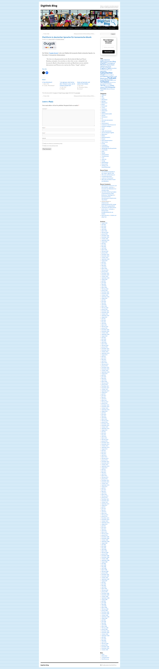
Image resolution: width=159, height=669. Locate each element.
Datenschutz (104, 110)
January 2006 (105, 610)
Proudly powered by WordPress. (109, 665)
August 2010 (104, 524)
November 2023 (105, 274)
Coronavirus (111, 63)
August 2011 (104, 505)
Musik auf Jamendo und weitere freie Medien (83, 83)
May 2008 (104, 566)
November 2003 (105, 648)
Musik (67, 93)
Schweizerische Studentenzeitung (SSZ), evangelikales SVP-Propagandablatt (109, 204)
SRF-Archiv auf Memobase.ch (108, 175)
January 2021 (105, 328)
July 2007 (104, 582)
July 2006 (104, 601)
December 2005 (105, 612)
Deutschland (110, 65)
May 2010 (104, 529)
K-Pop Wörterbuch (47, 82)
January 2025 (105, 253)
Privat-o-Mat (45, 34)
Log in (103, 654)
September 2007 (105, 579)
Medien (103, 136)
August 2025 (104, 242)
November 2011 (105, 500)
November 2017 (105, 387)
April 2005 (104, 624)
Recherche (108, 80)
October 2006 (105, 596)
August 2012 (104, 486)
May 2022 (104, 303)
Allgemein (104, 95)
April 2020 (104, 342)
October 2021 (105, 314)
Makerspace (104, 134)
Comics (103, 107)
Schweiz (104, 81)
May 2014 (104, 453)
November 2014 (105, 444)
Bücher (103, 104)
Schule (114, 80)
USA (106, 87)
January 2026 (105, 234)
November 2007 (105, 576)
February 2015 (105, 439)
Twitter (111, 85)
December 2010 (105, 518)
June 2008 (104, 565)
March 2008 (104, 569)
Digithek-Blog (49, 5)
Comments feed (105, 657)
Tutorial (107, 85)
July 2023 (104, 281)
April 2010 (104, 530)
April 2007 (104, 587)
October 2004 (105, 634)
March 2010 (104, 532)
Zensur (113, 89)
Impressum (50, 28)
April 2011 (104, 511)
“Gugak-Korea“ (53, 53)
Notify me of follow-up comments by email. (53, 143)
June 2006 (104, 602)
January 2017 (105, 403)
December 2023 (105, 273)
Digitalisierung (103, 66)
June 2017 (104, 395)
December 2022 (105, 292)
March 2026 (104, 231)
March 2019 (104, 362)
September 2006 (105, 598)
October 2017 (105, 389)
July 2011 (104, 507)
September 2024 (105, 259)
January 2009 (105, 554)
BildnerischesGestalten (106, 61)
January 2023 (105, 290)
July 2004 (104, 637)
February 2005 (105, 628)
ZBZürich (108, 89)
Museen (103, 139)
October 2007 (105, 577)
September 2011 (105, 504)
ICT (102, 118)
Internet (103, 121)
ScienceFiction (112, 82)
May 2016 (104, 416)
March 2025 (104, 249)
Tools (103, 157)
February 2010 (105, 533)
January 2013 (105, 478)
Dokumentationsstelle (107, 114)
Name (44, 127)
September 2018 (105, 372)
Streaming (108, 84)
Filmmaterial (104, 117)
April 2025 (104, 248)
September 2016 (105, 409)
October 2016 (105, 408)
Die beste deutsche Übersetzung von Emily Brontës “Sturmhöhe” (109, 198)
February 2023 (105, 289)
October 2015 (105, 427)
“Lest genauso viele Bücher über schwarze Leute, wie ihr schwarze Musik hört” (67, 83)
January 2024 (105, 271)
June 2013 (104, 471)
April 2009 (104, 549)
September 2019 (105, 353)
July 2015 (104, 431)
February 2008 (105, 571)
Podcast (111, 78)
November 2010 (105, 519)
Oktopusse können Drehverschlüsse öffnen (84, 34)
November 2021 (105, 312)
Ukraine (102, 87)
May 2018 (104, 378)
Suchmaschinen (105, 154)
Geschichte (106, 72)
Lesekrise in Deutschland (107, 178)
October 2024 (105, 257)
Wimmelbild (112, 28)
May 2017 (104, 397)
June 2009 (104, 546)
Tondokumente (105, 156)
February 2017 (105, 402)
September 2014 (105, 447)
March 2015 (104, 438)
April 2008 (104, 568)
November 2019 (105, 350)
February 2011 (105, 515)
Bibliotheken (104, 99)
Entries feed (104, 656)
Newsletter (89, 28)
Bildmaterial (104, 103)
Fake (109, 68)
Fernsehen (114, 68)
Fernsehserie (103, 69)
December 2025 (105, 235)
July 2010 (104, 526)
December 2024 (105, 254)
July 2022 (104, 300)
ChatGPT (103, 63)
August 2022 (104, 298)
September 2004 (105, 635)
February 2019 (105, 364)
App (103, 96)
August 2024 (104, 260)
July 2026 (104, 224)
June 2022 (104, 301)
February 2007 (105, 590)
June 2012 (104, 489)
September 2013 (105, 466)
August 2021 (104, 317)
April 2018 (104, 380)
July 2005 (104, 620)
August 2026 (104, 223)
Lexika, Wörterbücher (107, 131)
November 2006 (105, 595)
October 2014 (105, 446)
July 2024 (104, 262)
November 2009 (105, 538)
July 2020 (104, 337)
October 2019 (105, 351)
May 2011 (104, 510)
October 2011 (105, 502)
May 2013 (104, 472)
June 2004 (104, 639)
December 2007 (105, 574)
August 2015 (104, 430)
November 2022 (105, 293)
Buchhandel (104, 106)
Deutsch (103, 65)
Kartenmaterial (105, 123)
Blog (114, 61)
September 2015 (105, 428)
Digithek (103, 112)
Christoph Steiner (60, 39)
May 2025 (104, 246)
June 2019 (104, 358)
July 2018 (104, 375)
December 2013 (105, 461)
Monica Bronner (105, 215)
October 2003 (105, 650)
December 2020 (105, 329)
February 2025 (105, 251)
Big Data (104, 101)
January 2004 (105, 645)
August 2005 (104, 618)
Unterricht (104, 159)
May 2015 (104, 435)
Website (44, 138)
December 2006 (105, 593)
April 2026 (104, 229)
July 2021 (104, 318)
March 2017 (104, 400)
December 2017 (105, 386)
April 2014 (104, 455)
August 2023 (104, 279)
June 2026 (104, 226)
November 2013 (105, 463)
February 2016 (105, 420)
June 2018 (104, 376)
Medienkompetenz (79, 28)
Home (43, 28)
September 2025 (105, 240)
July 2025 (104, 243)
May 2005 (104, 623)
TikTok (102, 85)
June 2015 (104, 433)
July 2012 (104, 488)
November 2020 (105, 331)
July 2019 (104, 356)
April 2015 (104, 436)
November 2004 (105, 632)
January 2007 (105, 591)
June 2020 (104, 339)
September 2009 (105, 541)
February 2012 (105, 496)
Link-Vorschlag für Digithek (108, 132)
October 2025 (105, 238)
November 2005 (105, 613)
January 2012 (105, 497)
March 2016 (104, 419)
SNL (101, 83)
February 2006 (105, 609)
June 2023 (104, 282)
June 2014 (104, 452)
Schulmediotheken (102, 28)
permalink (77, 93)
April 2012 (104, 493)
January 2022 (105, 309)
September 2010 (105, 522)
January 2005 (105, 629)
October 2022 (105, 295)
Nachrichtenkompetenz (107, 140)
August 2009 (104, 543)
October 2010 (105, 521)
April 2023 (104, 285)
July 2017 (104, 394)
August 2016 (104, 411)
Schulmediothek (105, 146)
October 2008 (105, 558)
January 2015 (105, 441)
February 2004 (105, 643)
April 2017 (104, 398)
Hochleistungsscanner (107, 176)
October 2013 (105, 464)
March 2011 (104, 513)
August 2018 (104, 373)
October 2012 (105, 483)
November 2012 (105, 482)
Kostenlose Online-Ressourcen (109, 125)
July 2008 (104, 563)
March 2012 (104, 494)
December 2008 (105, 555)
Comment (44, 108)
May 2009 (104, 548)
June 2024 (104, 264)
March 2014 (104, 457)
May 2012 (104, 491)
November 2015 (105, 425)
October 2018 (105, 370)
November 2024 (105, 256)
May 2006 (104, 604)
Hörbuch (107, 74)
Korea (63, 93)
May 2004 (104, 640)
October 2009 (105, 540)
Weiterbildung (105, 162)
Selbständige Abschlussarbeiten (109, 148)
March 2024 (104, 268)
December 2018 (105, 367)
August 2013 (104, 467)
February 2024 (105, 270)
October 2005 (105, 615)
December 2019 (105, 348)
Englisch (103, 68)
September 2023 (105, 278)
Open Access (105, 142)
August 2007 (104, 580)
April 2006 (104, 606)
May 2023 (104, 284)
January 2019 (105, 366)
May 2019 (104, 359)
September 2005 (105, 617)
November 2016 (105, 406)
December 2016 (105, 405)
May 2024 (104, 265)
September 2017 (105, 391)
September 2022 (105, 296)
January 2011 (105, 516)
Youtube (103, 89)
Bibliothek (107, 60)
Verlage (103, 161)
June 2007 (104, 584)
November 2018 (105, 369)
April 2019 (104, 361)
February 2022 (105, 307)
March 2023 (104, 287)
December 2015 (105, 424)
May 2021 (104, 322)
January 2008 (105, 573)
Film (108, 69)
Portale (55, 93)
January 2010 (105, 535)
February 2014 (105, 458)
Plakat (94, 28)
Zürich (101, 90)
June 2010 (104, 527)
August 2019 (104, 355)
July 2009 (104, 544)
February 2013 (105, 477)
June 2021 (104, 320)
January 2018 (105, 384)
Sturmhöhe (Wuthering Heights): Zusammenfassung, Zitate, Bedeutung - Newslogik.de (109, 193)
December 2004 (105, 631)
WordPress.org (105, 659)
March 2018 (104, 381)
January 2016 (105, 422)
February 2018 (105, 383)
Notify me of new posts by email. (51, 145)
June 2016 (104, 414)
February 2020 (105, 345)
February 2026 (105, 232)
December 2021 (105, 311)
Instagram (70, 28)
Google (102, 75)
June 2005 (104, 621)
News (105, 78)
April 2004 (104, 642)
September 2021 (105, 315)
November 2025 (105, 237)
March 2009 (104, 551)
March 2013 (104, 475)
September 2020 (105, 334)
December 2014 (105, 442)
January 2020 (105, 347)
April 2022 (104, 304)
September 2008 (105, 560)
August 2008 (104, 562)
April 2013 (104, 474)
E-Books (109, 66)
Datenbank (104, 109)
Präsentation (104, 145)
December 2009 (105, 537)
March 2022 (104, 306)
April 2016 (104, 417)
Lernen (103, 128)
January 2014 (105, 460)
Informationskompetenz (60, 28)
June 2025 (104, 245)
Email (43, 133)
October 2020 (105, 333)
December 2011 (105, 499)
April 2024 (104, 267)
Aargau (102, 60)
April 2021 (104, 323)
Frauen (110, 69)
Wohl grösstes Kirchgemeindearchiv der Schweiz (107, 212)
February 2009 (105, 552)
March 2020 (104, 344)
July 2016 (104, 413)
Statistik (104, 83)
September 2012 (105, 485)
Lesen (103, 129)
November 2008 (105, 557)
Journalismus (104, 76)
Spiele (103, 151)
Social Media (104, 150)
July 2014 (104, 450)
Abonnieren (108, 52)
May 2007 (104, 585)
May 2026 (104, 227)
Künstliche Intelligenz (106, 126)
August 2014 (104, 449)
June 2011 (104, 508)
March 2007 (104, 588)
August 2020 (104, 336)
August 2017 (104, 392)
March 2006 (104, 607)
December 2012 (105, 480)
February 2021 (105, 326)
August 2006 (104, 599)
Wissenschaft (105, 164)
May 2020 (104, 340)
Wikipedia (111, 87)
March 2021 (104, 325)
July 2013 (104, 469)
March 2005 (104, 626)
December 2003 (105, 646)
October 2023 (105, 276)
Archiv (103, 98)
